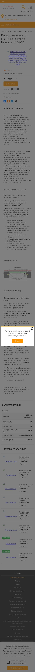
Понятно (17, 341)
